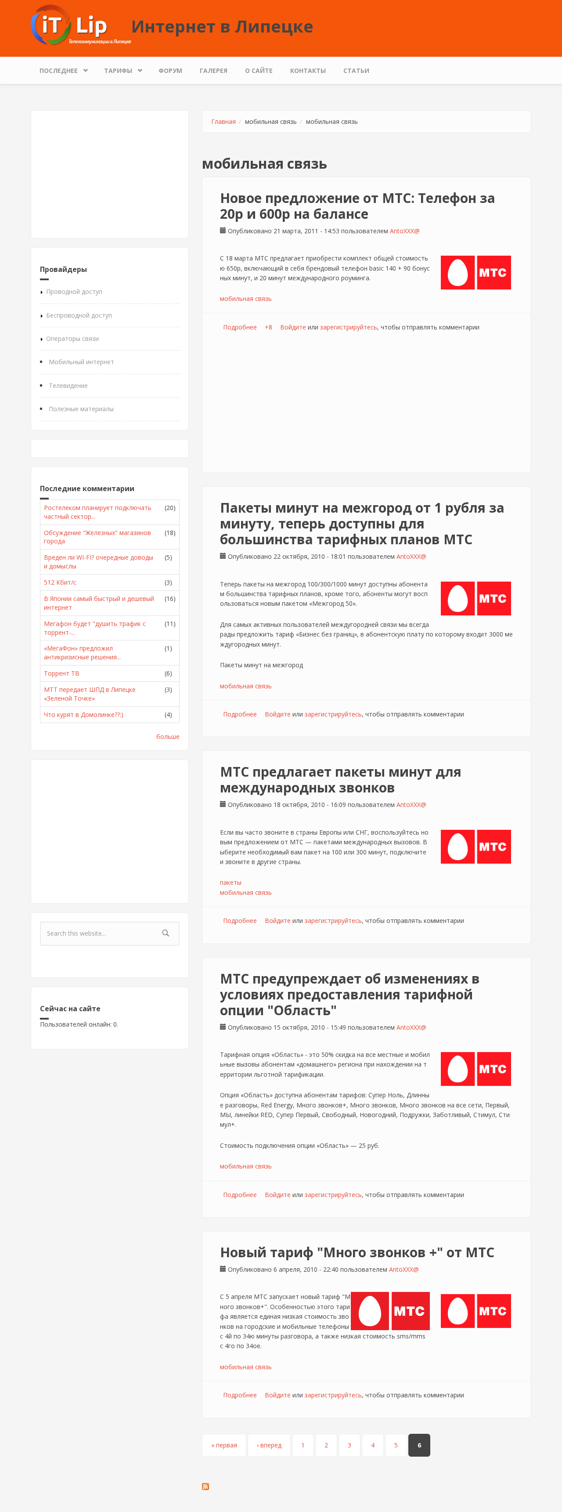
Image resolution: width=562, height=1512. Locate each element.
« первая (224, 1445)
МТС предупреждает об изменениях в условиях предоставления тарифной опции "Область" (350, 994)
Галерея (213, 70)
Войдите (293, 327)
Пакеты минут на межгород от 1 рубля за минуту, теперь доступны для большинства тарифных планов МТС (362, 523)
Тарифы (113, 68)
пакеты (230, 882)
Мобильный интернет (81, 362)
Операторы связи (72, 338)
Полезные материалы (81, 409)
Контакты (308, 70)
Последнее (54, 68)
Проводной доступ (74, 291)
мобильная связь (246, 298)
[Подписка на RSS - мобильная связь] (366, 1486)
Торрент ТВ (61, 673)
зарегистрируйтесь (348, 327)
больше (168, 736)
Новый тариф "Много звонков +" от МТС (357, 1252)
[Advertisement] (110, 174)
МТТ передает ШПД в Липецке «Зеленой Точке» (90, 693)
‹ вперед (269, 1445)
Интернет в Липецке (222, 26)
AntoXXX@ (405, 231)
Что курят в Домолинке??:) (83, 714)
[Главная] (81, 24)
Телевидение (68, 385)
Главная (223, 121)
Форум (170, 70)
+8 (268, 327)
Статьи (356, 70)
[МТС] (476, 272)
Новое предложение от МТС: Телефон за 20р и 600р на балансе (357, 206)
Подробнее (240, 327)
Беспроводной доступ (79, 315)
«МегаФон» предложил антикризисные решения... (82, 652)
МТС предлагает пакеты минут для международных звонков (340, 779)
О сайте (259, 70)
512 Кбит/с (60, 582)
